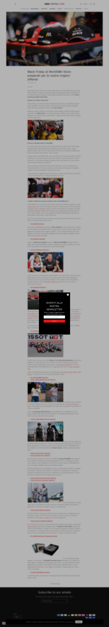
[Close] (68, 295)
